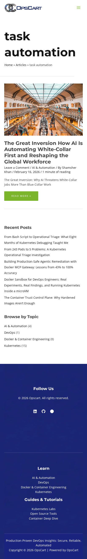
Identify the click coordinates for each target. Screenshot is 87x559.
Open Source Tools (43, 514)
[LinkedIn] (35, 411)
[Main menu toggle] (78, 7)
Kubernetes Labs (44, 509)
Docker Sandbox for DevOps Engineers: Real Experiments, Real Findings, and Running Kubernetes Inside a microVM (42, 285)
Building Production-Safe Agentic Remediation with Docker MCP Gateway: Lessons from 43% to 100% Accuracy (40, 267)
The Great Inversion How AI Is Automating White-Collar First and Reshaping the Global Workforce (43, 152)
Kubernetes (12, 346)
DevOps (9, 333)
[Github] (43, 411)
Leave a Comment (16, 168)
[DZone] (52, 411)
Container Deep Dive (43, 518)
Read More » (21, 194)
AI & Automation (15, 326)
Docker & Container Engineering (27, 339)
